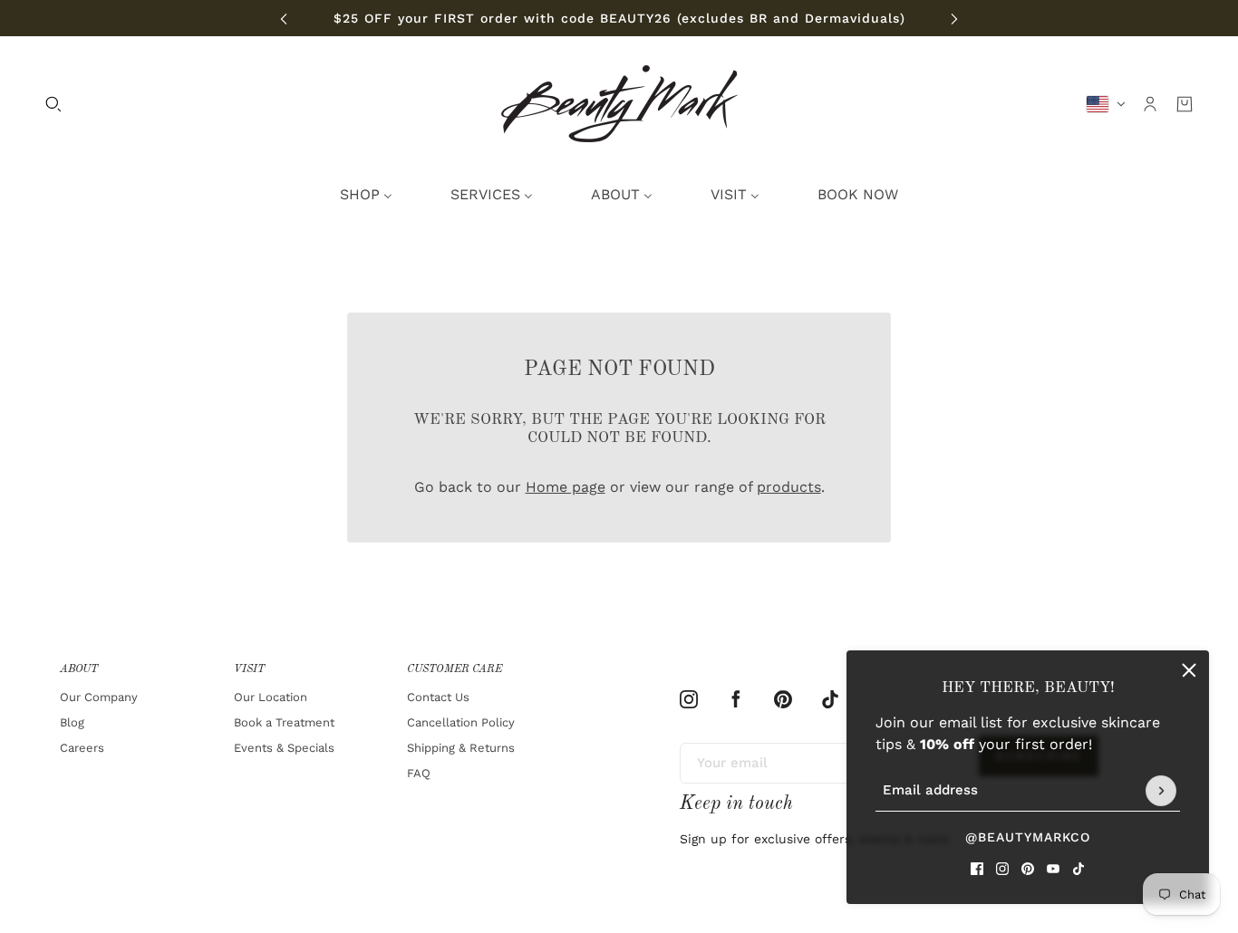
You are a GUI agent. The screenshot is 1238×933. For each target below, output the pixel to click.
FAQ (418, 773)
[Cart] (1184, 104)
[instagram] (1002, 869)
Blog (72, 722)
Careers (82, 748)
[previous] (283, 19)
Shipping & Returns (461, 748)
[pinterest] (1028, 869)
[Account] (1150, 104)
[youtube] (1053, 869)
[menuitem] (366, 194)
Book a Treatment (284, 722)
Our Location (270, 697)
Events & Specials (284, 748)
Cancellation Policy (461, 722)
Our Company (99, 697)
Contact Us (438, 697)
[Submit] (1161, 790)
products (789, 486)
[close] (1189, 670)
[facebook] (977, 869)
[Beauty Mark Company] (619, 103)
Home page (565, 486)
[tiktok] (1078, 869)
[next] (954, 19)
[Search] (53, 104)
